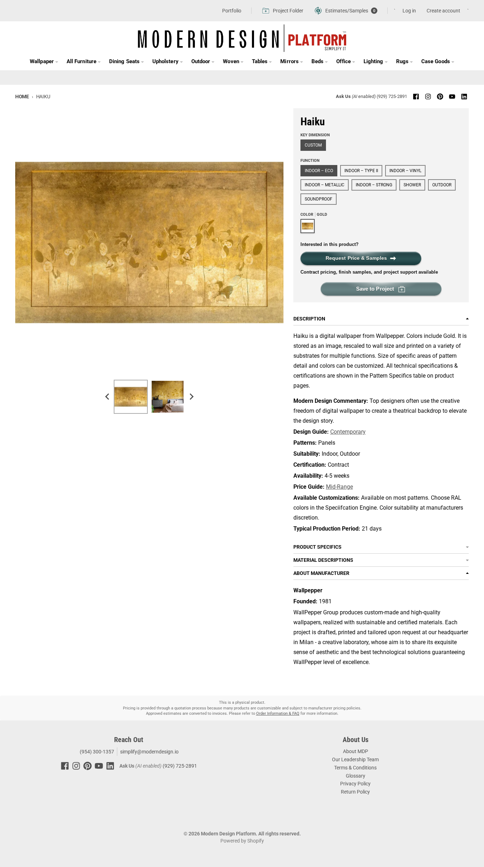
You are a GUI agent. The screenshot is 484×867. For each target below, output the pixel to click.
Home (22, 96)
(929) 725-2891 (392, 96)
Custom (313, 145)
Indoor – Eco (319, 170)
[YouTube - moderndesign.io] (452, 96)
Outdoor (441, 184)
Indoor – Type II (361, 170)
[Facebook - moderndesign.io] (416, 96)
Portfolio (231, 10)
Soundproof (318, 199)
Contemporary (348, 431)
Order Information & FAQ (277, 713)
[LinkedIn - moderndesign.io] (464, 96)
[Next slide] (191, 397)
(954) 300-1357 (96, 751)
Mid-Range (339, 486)
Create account (443, 10)
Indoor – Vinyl (405, 170)
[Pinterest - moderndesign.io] (440, 96)
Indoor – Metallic (324, 184)
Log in (409, 10)
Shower (412, 184)
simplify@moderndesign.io (149, 751)
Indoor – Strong (374, 184)
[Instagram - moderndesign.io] (428, 96)
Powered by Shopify (242, 841)
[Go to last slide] (107, 397)
